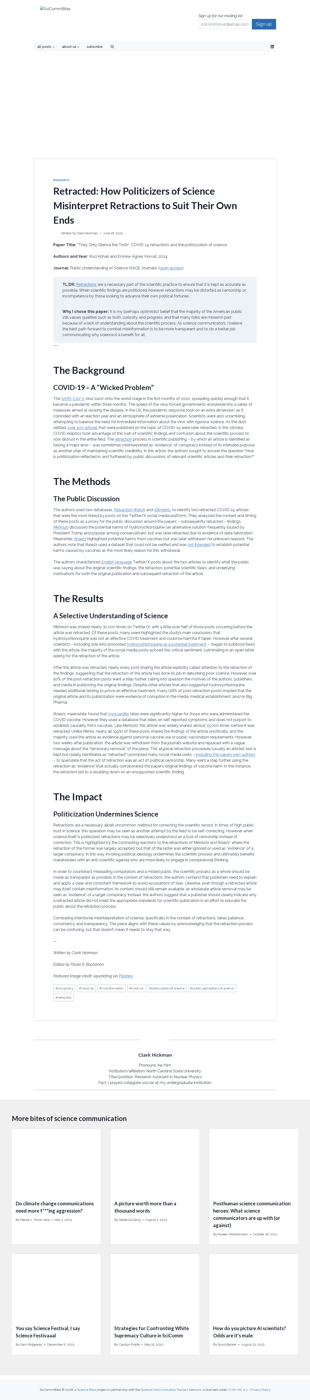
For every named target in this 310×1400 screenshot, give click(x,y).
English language (116, 562)
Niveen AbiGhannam (233, 1234)
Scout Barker (227, 1344)
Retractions (86, 284)
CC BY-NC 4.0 (238, 1390)
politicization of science (167, 988)
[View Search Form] (112, 46)
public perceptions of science (212, 988)
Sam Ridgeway (31, 1344)
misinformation (111, 988)
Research (61, 180)
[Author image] (56, 233)
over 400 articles (83, 427)
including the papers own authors (225, 754)
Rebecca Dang (129, 1220)
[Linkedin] (272, 47)
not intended (199, 544)
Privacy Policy (260, 1390)
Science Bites (86, 1390)
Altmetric (162, 510)
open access (171, 268)
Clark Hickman (87, 233)
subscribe (95, 46)
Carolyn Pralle (129, 1344)
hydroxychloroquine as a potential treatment (166, 644)
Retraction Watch (129, 510)
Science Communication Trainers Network (171, 1390)
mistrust (136, 988)
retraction (123, 439)
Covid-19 (86, 988)
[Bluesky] (264, 47)
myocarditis (118, 714)
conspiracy (64, 988)
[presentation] (56, 1162)
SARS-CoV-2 (72, 398)
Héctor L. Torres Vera (35, 1220)
